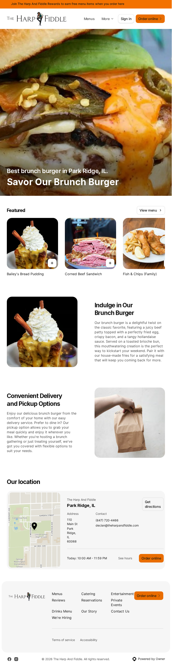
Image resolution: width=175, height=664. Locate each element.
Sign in (126, 19)
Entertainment (122, 594)
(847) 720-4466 (107, 520)
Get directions (153, 504)
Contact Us (120, 611)
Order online (151, 558)
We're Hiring (61, 617)
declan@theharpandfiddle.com (117, 526)
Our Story (89, 611)
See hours (125, 558)
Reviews (58, 600)
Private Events (116, 602)
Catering (88, 594)
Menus (89, 19)
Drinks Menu (62, 611)
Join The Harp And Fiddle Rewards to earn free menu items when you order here (67, 4)
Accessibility (88, 640)
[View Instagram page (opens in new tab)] (16, 659)
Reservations (91, 600)
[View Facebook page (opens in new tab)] (9, 659)
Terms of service (63, 640)
